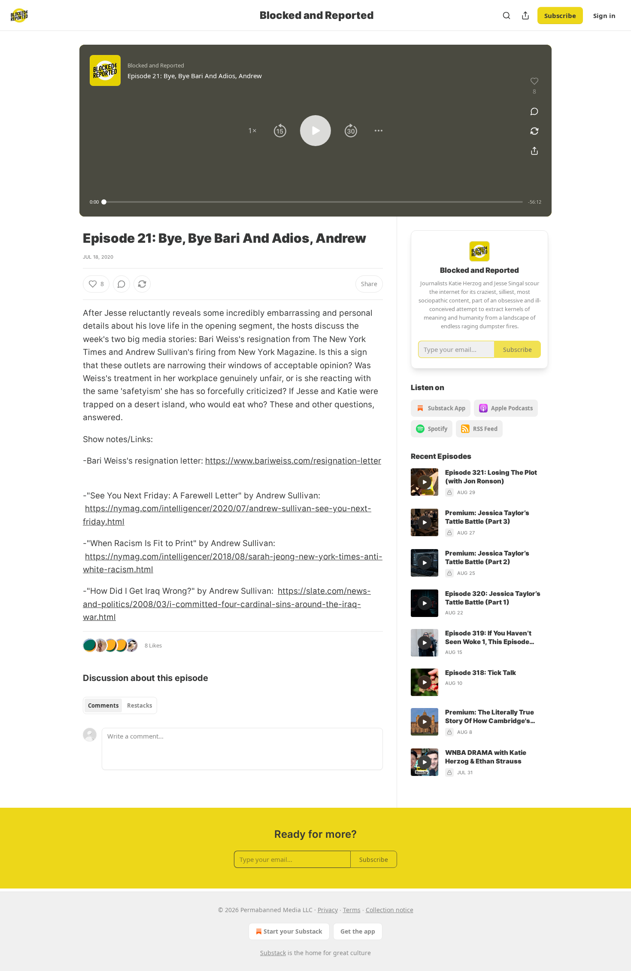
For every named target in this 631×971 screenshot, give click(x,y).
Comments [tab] (103, 705)
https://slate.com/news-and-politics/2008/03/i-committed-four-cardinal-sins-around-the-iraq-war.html (227, 604)
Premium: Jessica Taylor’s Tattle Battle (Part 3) (487, 517)
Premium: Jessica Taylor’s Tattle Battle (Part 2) (487, 557)
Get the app (357, 931)
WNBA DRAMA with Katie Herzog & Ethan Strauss (485, 756)
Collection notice (389, 910)
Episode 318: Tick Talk (480, 673)
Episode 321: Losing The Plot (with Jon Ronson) (491, 476)
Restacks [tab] (139, 705)
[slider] (313, 202)
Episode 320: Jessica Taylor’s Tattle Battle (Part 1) (492, 597)
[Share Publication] (525, 15)
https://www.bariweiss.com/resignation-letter (293, 461)
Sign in (604, 15)
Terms (352, 910)
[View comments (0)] (534, 111)
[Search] (506, 15)
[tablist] (120, 705)
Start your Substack (293, 931)
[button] (252, 130)
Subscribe (560, 15)
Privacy (328, 910)
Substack (273, 953)
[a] (424, 482)
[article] (479, 482)
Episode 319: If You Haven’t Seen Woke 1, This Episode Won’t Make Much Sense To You (495, 637)
